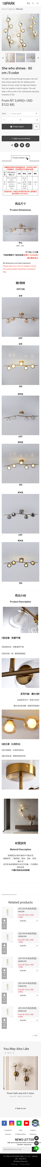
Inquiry (33, 1130)
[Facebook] (4, 1123)
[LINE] (19, 1123)
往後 (13, 1053)
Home (4, 9)
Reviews (33, 1134)
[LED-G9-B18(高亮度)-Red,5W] (7, 912)
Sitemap (14, 1164)
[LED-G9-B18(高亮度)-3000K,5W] (7, 937)
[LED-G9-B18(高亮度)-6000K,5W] (7, 962)
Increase (37, 120)
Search (33, 3)
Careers (8, 1134)
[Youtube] (26, 1123)
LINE (22, 145)
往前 (5, 1053)
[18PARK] (8, 3)
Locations (8, 1130)
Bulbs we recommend (22, 139)
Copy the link (28, 145)
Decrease (4, 120)
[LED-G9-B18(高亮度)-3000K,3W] (7, 987)
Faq (20, 1130)
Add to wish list (36, 126)
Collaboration (20, 1134)
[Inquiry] (36, 1143)
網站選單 (37, 3)
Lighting (11, 9)
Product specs (16, 114)
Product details (18, 158)
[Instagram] (11, 1123)
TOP (35, 1036)
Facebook (16, 145)
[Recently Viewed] (36, 1138)
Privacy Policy (25, 1164)
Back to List (21, 1108)
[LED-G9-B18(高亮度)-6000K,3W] (7, 1012)
